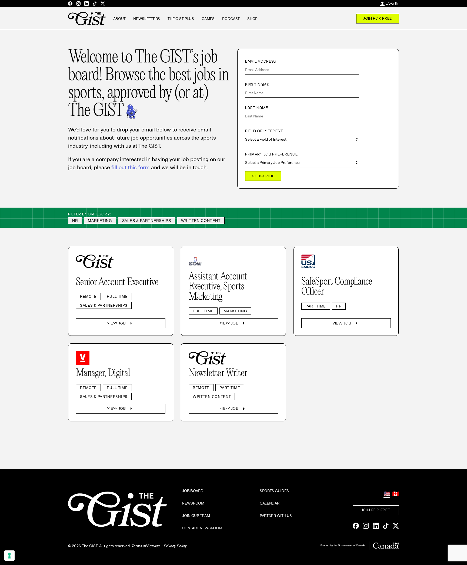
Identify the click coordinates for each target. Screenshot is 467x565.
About (119, 18)
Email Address (260, 61)
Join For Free (377, 18)
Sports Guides (274, 490)
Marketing (100, 220)
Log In (392, 3)
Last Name (256, 108)
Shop (252, 18)
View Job (120, 323)
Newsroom (193, 503)
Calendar (269, 503)
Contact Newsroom (202, 528)
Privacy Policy (175, 545)
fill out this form (130, 167)
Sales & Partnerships (146, 220)
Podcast (231, 18)
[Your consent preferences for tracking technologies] (9, 555)
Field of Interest (264, 131)
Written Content (201, 220)
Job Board (192, 490)
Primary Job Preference (271, 154)
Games (208, 18)
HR (75, 220)
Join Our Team (196, 515)
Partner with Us (276, 515)
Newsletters (146, 18)
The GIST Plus (181, 18)
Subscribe (263, 176)
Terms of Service (145, 545)
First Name (257, 84)
